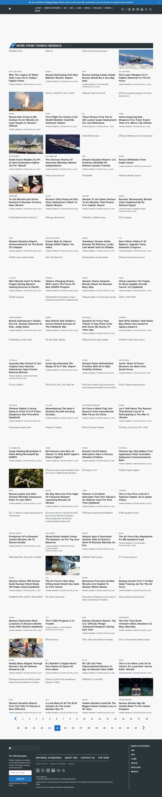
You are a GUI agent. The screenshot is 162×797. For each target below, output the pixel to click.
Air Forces (86, 317)
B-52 (47, 700)
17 (139, 719)
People (48, 317)
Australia (13, 360)
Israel (48, 360)
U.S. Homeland (51, 156)
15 (123, 719)
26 (73, 728)
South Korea (14, 156)
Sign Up (20, 779)
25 (65, 728)
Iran (84, 71)
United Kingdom (15, 317)
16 (131, 719)
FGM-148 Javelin (15, 533)
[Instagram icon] (48, 770)
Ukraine (85, 196)
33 (128, 728)
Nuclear (97, 8)
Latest (38, 8)
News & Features (52, 8)
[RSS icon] (63, 770)
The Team (103, 758)
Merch (134, 772)
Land (79, 8)
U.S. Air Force (124, 71)
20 (26, 728)
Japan (48, 448)
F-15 (47, 578)
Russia (48, 71)
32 (120, 728)
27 (81, 728)
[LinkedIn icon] (53, 770)
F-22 (120, 238)
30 (104, 728)
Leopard (122, 317)
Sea (71, 8)
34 (136, 728)
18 (147, 719)
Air (65, 8)
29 (96, 728)
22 (42, 728)
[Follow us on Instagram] (138, 9)
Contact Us (88, 758)
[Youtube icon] (58, 770)
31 (112, 728)
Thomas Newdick (15, 84)
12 (100, 719)
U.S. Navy (12, 278)
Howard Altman (139, 209)
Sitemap (71, 764)
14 (115, 719)
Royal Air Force (15, 71)
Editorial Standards (48, 758)
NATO (84, 156)
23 (50, 728)
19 (18, 728)
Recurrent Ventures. (50, 779)
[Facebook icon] (37, 770)
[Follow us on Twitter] (133, 9)
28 (89, 728)
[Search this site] (123, 9)
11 (92, 719)
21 (34, 728)
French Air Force (53, 238)
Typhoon (122, 490)
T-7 (120, 578)
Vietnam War (124, 617)
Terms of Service (14, 783)
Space (87, 8)
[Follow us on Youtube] (146, 9)
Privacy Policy (52, 2)
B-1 (83, 114)
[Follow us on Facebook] (129, 9)
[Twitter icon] (42, 770)
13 (107, 719)
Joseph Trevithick (30, 376)
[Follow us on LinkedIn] (142, 9)
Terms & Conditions (58, 764)
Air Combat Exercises (91, 405)
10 (84, 719)
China (48, 114)
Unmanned (13, 196)
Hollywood (50, 533)
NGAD (121, 533)
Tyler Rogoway (102, 84)
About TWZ (71, 758)
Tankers (49, 278)
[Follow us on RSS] (150, 9)
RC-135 (84, 660)
